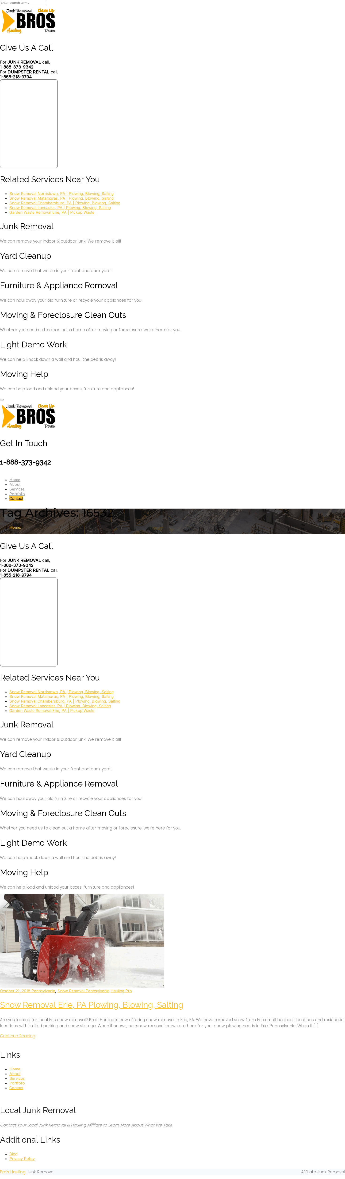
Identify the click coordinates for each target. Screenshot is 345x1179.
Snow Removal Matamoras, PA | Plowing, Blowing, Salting (61, 198)
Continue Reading (17, 1036)
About (14, 484)
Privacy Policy (22, 1158)
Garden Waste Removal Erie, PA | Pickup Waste (51, 212)
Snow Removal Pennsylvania (83, 991)
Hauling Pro (121, 991)
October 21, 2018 (15, 991)
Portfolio (17, 493)
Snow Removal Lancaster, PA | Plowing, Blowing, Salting (60, 207)
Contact (16, 498)
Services (17, 489)
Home (14, 479)
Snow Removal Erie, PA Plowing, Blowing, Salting (91, 1005)
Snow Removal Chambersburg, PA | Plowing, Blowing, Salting (64, 203)
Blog (13, 1154)
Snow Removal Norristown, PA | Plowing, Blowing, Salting (61, 193)
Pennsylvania (43, 991)
